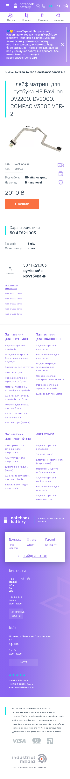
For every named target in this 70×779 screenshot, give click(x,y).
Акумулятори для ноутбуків (15, 347)
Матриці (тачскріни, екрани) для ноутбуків (17, 388)
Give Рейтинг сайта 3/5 (17, 675)
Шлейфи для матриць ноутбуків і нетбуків (17, 397)
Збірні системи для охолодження (16, 415)
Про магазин (14, 546)
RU (58, 6)
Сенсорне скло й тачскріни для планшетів (50, 378)
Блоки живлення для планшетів (48, 356)
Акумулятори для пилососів (46, 447)
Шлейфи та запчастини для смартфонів (17, 477)
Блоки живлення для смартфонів (16, 486)
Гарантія (50, 539)
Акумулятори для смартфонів (15, 459)
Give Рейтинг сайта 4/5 (20, 675)
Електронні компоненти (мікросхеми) (49, 461)
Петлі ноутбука (13, 372)
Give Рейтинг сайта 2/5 (13, 675)
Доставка (15, 539)
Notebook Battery (17, 520)
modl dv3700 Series (13, 314)
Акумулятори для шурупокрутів (46, 497)
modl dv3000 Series (13, 309)
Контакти (51, 545)
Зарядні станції (44, 454)
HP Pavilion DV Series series (11, 287)
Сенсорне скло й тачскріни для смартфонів (14, 449)
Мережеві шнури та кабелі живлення (47, 470)
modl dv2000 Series (13, 294)
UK (51, 6)
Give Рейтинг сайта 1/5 (10, 675)
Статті (31, 545)
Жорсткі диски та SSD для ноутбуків (17, 406)
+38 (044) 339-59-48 (13, 585)
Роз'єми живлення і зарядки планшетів (47, 386)
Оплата (32, 539)
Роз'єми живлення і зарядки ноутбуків (16, 379)
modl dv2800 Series (13, 304)
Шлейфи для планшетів (49, 393)
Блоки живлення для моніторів (48, 488)
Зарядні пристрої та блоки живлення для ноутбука (17, 358)
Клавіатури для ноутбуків (19, 367)
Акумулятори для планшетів (46, 347)
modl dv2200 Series (13, 299)
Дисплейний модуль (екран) (16, 468)
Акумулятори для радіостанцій (46, 479)
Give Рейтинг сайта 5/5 (24, 675)
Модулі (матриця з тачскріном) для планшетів (46, 367)
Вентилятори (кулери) (17, 422)
